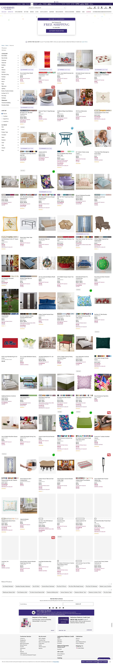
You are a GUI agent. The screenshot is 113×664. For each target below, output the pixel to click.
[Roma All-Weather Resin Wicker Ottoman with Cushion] (10, 632)
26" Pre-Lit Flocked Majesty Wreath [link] (47, 277)
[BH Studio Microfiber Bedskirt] (65, 382)
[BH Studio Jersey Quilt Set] (10, 181)
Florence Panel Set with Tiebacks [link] (9, 481)
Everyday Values (5, 105)
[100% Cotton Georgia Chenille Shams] (102, 342)
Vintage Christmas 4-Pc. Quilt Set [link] (65, 646)
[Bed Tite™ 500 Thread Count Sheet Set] (65, 181)
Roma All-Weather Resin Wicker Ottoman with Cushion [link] (9, 649)
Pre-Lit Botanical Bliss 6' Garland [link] (9, 604)
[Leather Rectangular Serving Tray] (28, 423)
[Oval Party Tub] (10, 547)
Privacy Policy (56, 661)
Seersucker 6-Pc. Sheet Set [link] (63, 316)
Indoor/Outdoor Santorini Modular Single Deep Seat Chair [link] (28, 563)
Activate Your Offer (56, 31)
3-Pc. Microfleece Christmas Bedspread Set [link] (26, 198)
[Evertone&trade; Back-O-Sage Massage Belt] (47, 97)
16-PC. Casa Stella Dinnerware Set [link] (65, 73)
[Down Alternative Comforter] (84, 342)
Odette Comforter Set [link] (81, 521)
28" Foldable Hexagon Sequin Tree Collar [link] (65, 278)
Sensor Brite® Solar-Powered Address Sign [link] (101, 480)
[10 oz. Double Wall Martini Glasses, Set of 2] (28, 342)
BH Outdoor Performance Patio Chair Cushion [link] (83, 317)
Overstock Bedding (6, 102)
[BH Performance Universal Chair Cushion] (65, 422)
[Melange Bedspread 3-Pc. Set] (47, 632)
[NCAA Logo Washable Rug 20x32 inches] (10, 342)
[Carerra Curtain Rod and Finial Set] (47, 422)
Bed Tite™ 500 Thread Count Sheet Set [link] (65, 198)
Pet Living (4, 95)
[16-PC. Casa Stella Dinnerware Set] (65, 59)
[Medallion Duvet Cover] (102, 181)
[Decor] (18, 81)
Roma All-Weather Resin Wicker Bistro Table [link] (64, 155)
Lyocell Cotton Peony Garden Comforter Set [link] (101, 563)
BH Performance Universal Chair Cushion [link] (64, 439)
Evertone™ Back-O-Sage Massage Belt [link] (47, 112)
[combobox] (47, 7)
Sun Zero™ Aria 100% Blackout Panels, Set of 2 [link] (46, 522)
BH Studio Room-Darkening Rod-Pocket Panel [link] (28, 649)
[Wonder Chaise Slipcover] (28, 263)
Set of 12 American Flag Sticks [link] (101, 396)
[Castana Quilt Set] (47, 138)
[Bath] (18, 67)
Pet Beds (4, 98)
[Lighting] (18, 88)
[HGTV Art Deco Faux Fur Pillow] (84, 547)
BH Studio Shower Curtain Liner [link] (83, 73)
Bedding (3, 65)
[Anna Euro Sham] (65, 505)
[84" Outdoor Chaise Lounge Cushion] (84, 138)
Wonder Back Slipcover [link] (44, 239)
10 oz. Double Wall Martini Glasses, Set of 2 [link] (28, 358)
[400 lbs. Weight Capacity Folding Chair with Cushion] (65, 342)
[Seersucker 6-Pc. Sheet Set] (65, 300)
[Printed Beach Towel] (47, 59)
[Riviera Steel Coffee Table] (28, 224)
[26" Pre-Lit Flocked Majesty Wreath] (47, 263)
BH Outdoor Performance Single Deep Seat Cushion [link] (83, 439)
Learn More (84, 41)
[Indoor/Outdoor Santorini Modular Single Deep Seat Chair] (28, 548)
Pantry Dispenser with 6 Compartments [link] (25, 480)
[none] (28, 59)
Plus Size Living (5, 74)
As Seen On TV (5, 93)
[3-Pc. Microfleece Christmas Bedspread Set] (28, 181)
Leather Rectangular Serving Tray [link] (28, 437)
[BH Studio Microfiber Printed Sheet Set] (102, 506)
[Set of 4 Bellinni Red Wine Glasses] (10, 423)
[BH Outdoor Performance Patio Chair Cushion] (84, 300)
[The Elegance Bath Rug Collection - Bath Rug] (28, 138)
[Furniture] (18, 77)
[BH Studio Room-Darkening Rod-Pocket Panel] (28, 632)
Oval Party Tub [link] (5, 562)
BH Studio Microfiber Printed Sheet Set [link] (102, 522)
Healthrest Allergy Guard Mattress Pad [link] (65, 112)
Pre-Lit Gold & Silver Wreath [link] (26, 73)
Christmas (4, 60)
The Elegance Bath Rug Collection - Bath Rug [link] (28, 155)
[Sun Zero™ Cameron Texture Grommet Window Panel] (28, 300)
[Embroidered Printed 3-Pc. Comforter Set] (84, 263)
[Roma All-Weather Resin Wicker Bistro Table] (65, 138)
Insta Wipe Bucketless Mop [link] (45, 562)
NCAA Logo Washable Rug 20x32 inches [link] (9, 358)
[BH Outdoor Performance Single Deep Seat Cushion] (84, 422)
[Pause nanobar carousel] (54, 1)
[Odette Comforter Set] (84, 506)
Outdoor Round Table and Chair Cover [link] (46, 480)
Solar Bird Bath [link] (5, 316)
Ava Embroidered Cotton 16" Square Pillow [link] (10, 240)
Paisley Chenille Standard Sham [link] (46, 315)
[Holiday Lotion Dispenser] (28, 590)
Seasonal (4, 62)
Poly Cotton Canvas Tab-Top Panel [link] (84, 239)
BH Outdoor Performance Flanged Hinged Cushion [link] (47, 198)
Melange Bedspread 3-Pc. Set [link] (46, 646)
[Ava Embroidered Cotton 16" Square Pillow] (10, 223)
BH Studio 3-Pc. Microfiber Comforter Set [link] (26, 114)
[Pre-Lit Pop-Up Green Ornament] (102, 263)
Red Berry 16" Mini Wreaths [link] (100, 315)
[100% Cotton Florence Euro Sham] (84, 382)
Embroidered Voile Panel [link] (44, 398)
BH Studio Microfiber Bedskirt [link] (64, 398)
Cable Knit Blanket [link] (24, 520)
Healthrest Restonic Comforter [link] (9, 396)
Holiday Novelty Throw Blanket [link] (101, 75)
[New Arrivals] (18, 58)
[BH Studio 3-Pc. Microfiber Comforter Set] (28, 97)
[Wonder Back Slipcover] (47, 224)
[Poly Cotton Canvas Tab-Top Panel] (84, 223)
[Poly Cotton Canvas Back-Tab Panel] (65, 590)
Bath (3, 67)
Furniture (3, 76)
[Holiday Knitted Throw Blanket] (84, 465)
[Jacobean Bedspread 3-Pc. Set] (47, 343)
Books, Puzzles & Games (7, 91)
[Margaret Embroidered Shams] (10, 505)
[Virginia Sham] (102, 590)
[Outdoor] (18, 72)
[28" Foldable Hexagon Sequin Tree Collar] (65, 263)
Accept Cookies (103, 661)
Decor (3, 81)
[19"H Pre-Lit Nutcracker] (84, 97)
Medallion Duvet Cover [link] (99, 197)
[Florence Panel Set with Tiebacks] (10, 465)
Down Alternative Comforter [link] (82, 357)
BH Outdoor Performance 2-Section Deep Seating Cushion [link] (65, 564)
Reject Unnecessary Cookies (89, 661)
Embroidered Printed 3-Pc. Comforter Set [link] (82, 278)
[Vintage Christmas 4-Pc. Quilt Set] (65, 632)
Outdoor (3, 72)
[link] (102, 11)
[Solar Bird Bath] (10, 301)
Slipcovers (4, 86)
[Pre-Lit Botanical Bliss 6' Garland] (10, 590)
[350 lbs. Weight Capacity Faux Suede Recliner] (102, 223)
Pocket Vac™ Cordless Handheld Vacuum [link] (101, 438)
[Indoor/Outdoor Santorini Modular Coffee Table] (65, 465)
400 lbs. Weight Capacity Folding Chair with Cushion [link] (64, 358)
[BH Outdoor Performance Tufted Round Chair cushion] (47, 590)
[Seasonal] (18, 62)
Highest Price (6, 118)
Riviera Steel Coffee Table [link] (26, 238)
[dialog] (110, 4)
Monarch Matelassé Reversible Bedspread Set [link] (83, 196)
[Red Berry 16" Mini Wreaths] (102, 301)
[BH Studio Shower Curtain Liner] (84, 59)
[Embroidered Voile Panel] (47, 382)
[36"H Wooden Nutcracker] (10, 263)
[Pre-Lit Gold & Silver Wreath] (28, 59)
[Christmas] (18, 60)
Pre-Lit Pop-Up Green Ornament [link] (101, 277)
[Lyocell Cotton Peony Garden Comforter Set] (102, 547)
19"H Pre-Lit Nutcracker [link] (81, 111)
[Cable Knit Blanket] (28, 506)
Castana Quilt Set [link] (43, 152)
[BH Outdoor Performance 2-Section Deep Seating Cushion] (65, 547)
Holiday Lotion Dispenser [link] (26, 606)
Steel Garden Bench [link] (24, 398)
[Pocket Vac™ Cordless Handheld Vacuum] (102, 422)
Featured (5, 113)
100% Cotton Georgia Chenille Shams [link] (101, 360)
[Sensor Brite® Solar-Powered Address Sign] (102, 465)
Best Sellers (4, 55)
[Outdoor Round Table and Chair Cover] (47, 465)
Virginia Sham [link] (97, 604)
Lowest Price (5, 121)
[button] (102, 7)
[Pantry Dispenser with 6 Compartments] (28, 465)
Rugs (3, 83)
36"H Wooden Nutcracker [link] (8, 279)
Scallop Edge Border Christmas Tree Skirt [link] (65, 240)
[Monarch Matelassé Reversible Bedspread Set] (84, 181)
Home (3, 45)
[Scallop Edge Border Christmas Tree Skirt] (65, 223)
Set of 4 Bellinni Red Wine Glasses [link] (9, 437)
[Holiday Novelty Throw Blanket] (102, 59)
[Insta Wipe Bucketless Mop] (47, 547)
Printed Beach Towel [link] (43, 75)
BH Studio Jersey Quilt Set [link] (8, 197)
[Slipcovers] (18, 86)
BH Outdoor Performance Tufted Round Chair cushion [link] (46, 607)
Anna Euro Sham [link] (61, 521)
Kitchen (3, 79)
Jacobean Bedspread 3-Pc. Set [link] (46, 357)
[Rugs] (18, 84)
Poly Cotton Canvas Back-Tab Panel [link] (65, 606)
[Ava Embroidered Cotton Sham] (102, 97)
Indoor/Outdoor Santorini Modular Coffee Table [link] (65, 480)
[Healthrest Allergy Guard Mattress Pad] (65, 97)
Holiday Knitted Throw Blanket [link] (83, 481)
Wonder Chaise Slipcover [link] (26, 279)
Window (3, 69)
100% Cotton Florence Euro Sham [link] (83, 398)
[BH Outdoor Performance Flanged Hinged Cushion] (47, 181)
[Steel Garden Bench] (28, 382)
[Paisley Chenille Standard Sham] (47, 300)
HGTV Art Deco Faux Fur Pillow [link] (83, 563)
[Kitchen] (18, 79)
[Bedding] (18, 65)
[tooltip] (19, 4)
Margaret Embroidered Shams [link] (8, 521)
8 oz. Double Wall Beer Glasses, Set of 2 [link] (84, 605)
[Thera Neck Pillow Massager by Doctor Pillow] (102, 138)
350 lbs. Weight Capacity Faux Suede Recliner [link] (101, 240)
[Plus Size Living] (18, 74)
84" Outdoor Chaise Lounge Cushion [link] (82, 153)
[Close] (110, 662)
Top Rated (5, 116)
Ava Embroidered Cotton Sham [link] (101, 113)
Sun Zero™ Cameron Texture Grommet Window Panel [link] (26, 317)
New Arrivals (4, 58)
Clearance (4, 100)
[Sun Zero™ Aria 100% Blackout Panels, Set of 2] (47, 505)
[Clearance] (18, 100)
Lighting (3, 88)
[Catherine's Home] (8, 8)
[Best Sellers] (18, 55)
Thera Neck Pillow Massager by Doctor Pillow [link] (101, 153)
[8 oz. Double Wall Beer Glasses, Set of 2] (84, 590)
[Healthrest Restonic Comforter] (10, 382)
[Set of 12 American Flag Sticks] (102, 382)
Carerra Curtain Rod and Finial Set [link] (46, 436)
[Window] (18, 70)
